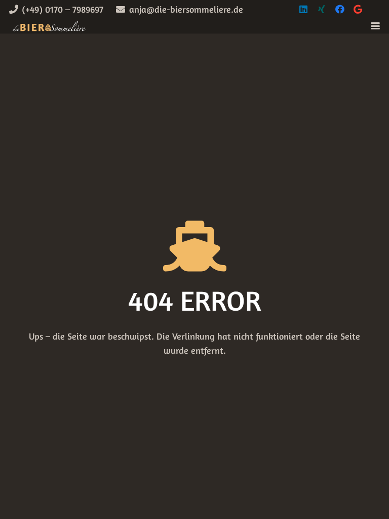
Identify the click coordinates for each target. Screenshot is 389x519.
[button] (375, 25)
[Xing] (322, 9)
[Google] (358, 9)
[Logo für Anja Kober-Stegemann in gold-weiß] (49, 25)
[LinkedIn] (303, 9)
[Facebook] (340, 9)
